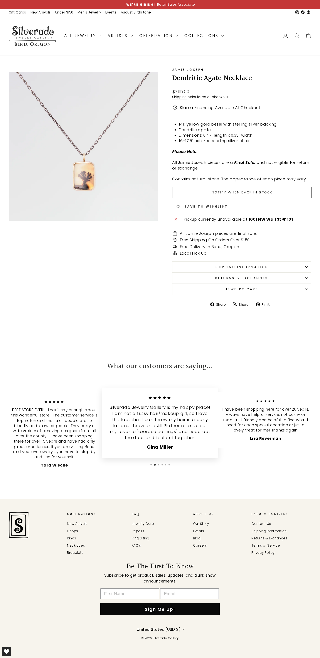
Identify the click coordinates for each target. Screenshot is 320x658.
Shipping (179, 97)
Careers (200, 545)
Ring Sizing (140, 538)
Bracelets (75, 552)
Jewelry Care (241, 289)
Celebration (157, 35)
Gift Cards (17, 12)
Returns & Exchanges (241, 278)
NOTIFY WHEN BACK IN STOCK (242, 192)
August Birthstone (136, 12)
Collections (202, 35)
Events (110, 12)
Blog (196, 538)
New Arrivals (40, 12)
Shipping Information (268, 531)
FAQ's (136, 545)
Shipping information (241, 267)
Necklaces (76, 545)
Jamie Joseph (188, 69)
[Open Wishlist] (6, 651)
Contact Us (261, 523)
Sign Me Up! (160, 609)
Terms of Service (265, 545)
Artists (119, 35)
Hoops (72, 531)
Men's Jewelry (89, 12)
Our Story (201, 523)
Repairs (138, 531)
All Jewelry (81, 35)
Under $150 (64, 12)
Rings (71, 538)
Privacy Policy (263, 552)
